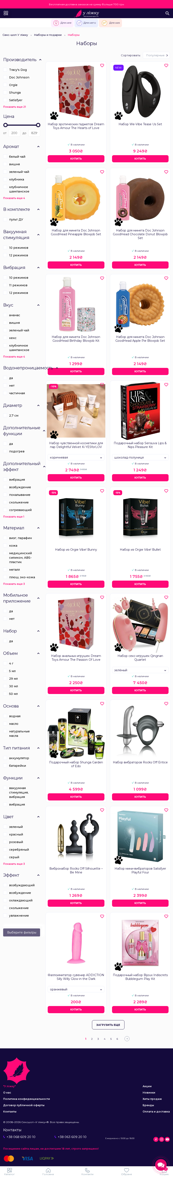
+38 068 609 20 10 (21, 1137)
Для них (114, 22)
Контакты (9, 1111)
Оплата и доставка (156, 1111)
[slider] (5, 125)
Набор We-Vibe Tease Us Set (140, 124)
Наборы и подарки (48, 34)
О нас (7, 1092)
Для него (90, 22)
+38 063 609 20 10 (72, 1137)
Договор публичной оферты (24, 1105)
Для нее (66, 22)
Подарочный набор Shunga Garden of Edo (76, 764)
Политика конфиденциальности (26, 1098)
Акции (147, 1086)
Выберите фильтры (21, 932)
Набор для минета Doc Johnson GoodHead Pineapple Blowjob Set (76, 232)
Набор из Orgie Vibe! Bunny (76, 550)
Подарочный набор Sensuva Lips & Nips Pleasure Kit (140, 445)
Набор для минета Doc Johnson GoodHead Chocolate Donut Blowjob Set (140, 234)
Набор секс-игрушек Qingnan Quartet (140, 658)
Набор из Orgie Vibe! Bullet (140, 550)
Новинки (149, 1092)
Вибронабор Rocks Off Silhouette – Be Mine (76, 870)
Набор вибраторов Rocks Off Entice (140, 762)
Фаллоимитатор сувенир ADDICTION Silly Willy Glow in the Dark (76, 977)
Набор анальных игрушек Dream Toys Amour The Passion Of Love (76, 658)
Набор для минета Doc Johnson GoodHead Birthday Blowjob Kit (76, 339)
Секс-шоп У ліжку (15, 34)
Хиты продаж (152, 1098)
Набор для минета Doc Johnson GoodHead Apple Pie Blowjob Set (140, 339)
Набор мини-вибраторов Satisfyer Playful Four (140, 870)
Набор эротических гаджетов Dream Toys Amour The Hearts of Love (76, 126)
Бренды (148, 1105)
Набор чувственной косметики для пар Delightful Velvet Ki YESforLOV (76, 445)
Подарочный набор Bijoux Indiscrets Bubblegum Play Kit (140, 977)
